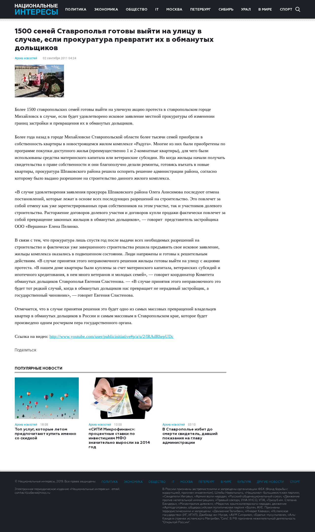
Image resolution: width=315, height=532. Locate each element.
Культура (244, 482)
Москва (174, 9)
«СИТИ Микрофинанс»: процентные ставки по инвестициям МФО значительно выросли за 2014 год (119, 438)
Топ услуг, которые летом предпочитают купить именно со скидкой (45, 434)
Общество (136, 9)
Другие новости (270, 482)
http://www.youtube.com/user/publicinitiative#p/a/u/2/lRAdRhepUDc (111, 336)
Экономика (106, 9)
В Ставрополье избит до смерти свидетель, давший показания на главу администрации (190, 436)
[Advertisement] (268, 114)
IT (157, 9)
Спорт (286, 9)
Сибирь (226, 9)
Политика (75, 9)
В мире (265, 9)
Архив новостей (26, 58)
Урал (246, 9)
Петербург (200, 9)
